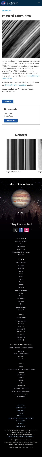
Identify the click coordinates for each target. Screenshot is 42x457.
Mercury (21, 268)
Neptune (21, 287)
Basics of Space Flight (21, 388)
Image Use (21, 415)
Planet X (21, 310)
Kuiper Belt (21, 246)
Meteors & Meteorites (21, 353)
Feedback (21, 410)
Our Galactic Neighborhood (11, 7)
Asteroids (21, 356)
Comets (21, 359)
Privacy (21, 413)
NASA (3, 3)
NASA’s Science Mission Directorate (21, 436)
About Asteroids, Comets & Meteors (21, 347)
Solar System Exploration (11, 3)
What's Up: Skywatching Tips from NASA (21, 369)
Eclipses (21, 255)
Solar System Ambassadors (21, 391)
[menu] (39, 3)
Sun (21, 244)
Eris (21, 304)
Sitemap (21, 423)
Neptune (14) (21, 337)
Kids (21, 383)
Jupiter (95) (21, 329)
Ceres (21, 296)
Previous (4, 201)
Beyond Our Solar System (21, 252)
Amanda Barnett (26, 440)
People (21, 377)
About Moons (21, 317)
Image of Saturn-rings (13, 172)
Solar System (21, 238)
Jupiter (21, 212)
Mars (21, 276)
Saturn (21, 282)
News (21, 366)
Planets (21, 259)
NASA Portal (21, 421)
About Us (21, 405)
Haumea (21, 301)
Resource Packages (21, 394)
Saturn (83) (21, 331)
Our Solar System (21, 241)
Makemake (21, 298)
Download (11, 120)
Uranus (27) (21, 334)
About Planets (21, 262)
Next (37, 201)
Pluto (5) (21, 340)
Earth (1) (21, 323)
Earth (21, 274)
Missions (21, 380)
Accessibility (21, 426)
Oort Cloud (21, 249)
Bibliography (21, 408)
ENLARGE (8, 101)
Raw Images (7, 11)
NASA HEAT (21, 396)
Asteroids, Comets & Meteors (21, 345)
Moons (20, 315)
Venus (21, 271)
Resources (21, 372)
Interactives (21, 385)
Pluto (21, 293)
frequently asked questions (16, 85)
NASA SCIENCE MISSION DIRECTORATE (21, 418)
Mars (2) (21, 326)
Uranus (21, 284)
